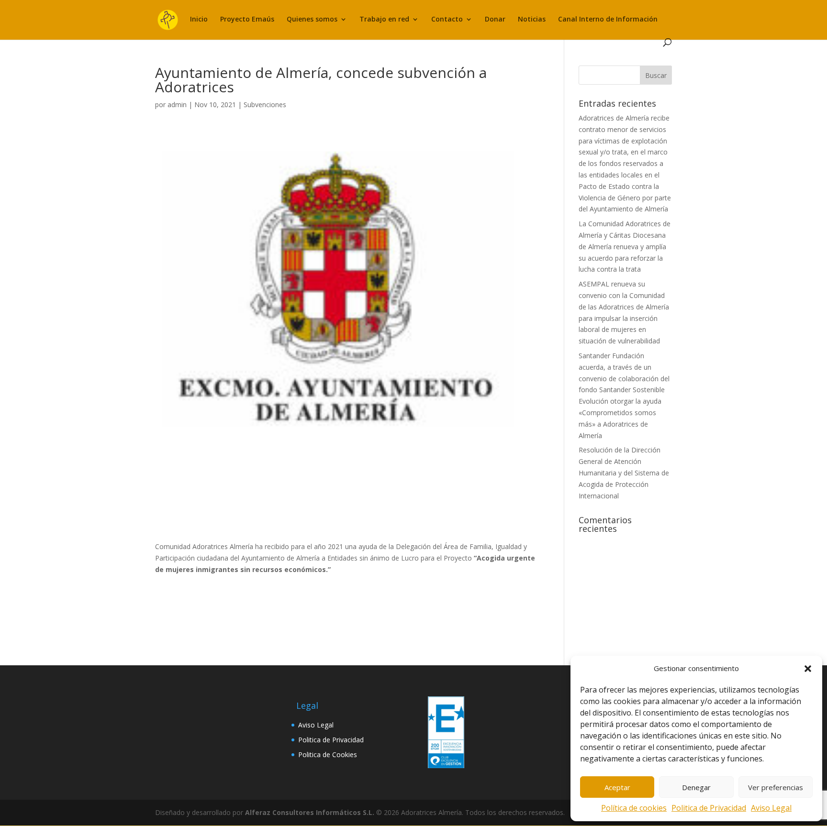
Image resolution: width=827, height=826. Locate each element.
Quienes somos (312, 19)
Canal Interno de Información (608, 19)
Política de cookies (634, 808)
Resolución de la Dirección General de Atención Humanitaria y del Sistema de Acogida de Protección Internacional (624, 472)
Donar (495, 19)
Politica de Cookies (327, 754)
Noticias (532, 19)
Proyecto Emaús (247, 19)
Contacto (447, 19)
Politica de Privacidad (708, 808)
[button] (808, 668)
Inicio (199, 19)
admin (177, 104)
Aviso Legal (771, 808)
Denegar (696, 787)
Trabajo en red (384, 19)
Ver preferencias (775, 787)
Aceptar (617, 787)
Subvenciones (265, 104)
